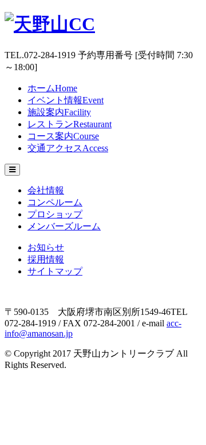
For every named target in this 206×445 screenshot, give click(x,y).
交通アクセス (67, 148)
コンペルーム (54, 202)
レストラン (69, 124)
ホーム (52, 88)
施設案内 (59, 112)
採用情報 (45, 259)
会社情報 (45, 190)
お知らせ (45, 247)
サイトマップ (54, 271)
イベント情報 (65, 100)
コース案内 (63, 136)
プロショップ (54, 214)
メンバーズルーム (64, 226)
